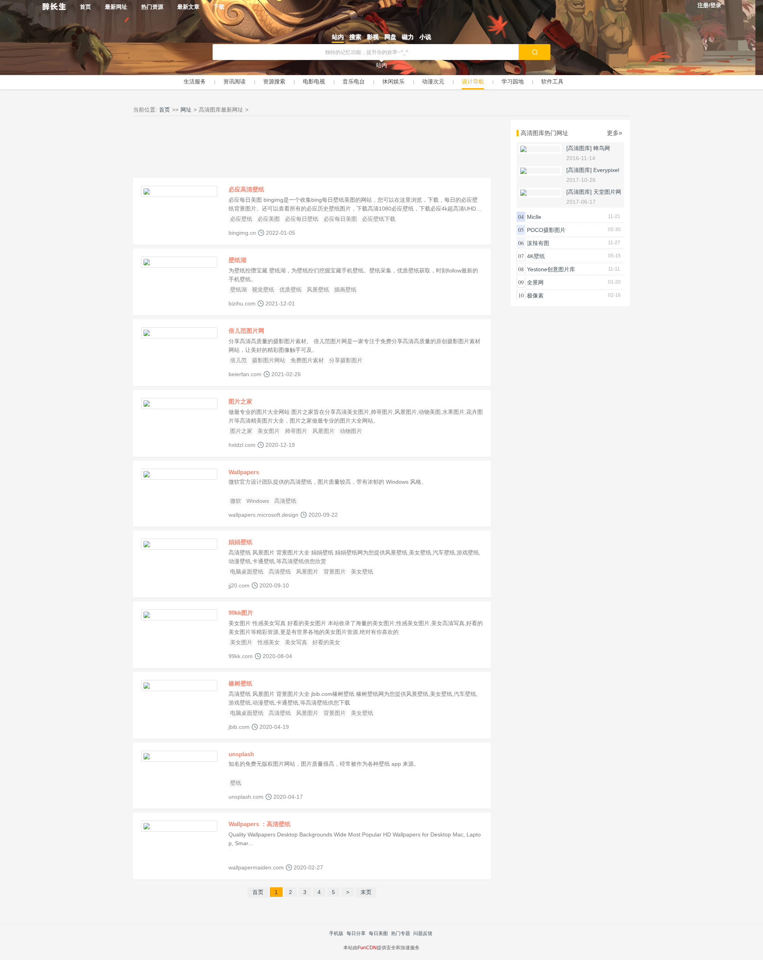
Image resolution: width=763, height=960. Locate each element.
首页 (85, 7)
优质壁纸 (290, 289)
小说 (425, 36)
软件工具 (552, 81)
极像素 (535, 295)
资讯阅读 (234, 81)
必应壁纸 (241, 219)
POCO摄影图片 (546, 230)
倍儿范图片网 (246, 330)
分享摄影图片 (345, 360)
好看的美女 (326, 642)
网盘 (390, 36)
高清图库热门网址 (544, 132)
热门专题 (400, 933)
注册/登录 (709, 5)
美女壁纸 (362, 571)
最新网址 (116, 7)
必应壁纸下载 (378, 219)
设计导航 (473, 81)
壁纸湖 (237, 260)
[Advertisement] (312, 149)
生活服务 (195, 81)
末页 (366, 892)
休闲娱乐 (393, 81)
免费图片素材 (307, 360)
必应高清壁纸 (246, 189)
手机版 (336, 933)
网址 (186, 109)
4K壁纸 (536, 256)
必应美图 (269, 219)
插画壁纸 (345, 289)
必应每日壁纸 (301, 219)
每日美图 (378, 933)
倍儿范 (238, 360)
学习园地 (513, 81)
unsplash (241, 754)
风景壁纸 (318, 289)
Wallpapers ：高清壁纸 (259, 824)
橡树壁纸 (240, 683)
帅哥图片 (296, 431)
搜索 (355, 36)
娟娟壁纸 (240, 542)
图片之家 (240, 401)
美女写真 (296, 642)
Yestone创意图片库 (551, 269)
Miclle (534, 217)
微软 (235, 501)
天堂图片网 (607, 192)
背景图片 (334, 571)
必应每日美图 (340, 219)
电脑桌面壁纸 (246, 571)
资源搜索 (274, 81)
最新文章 (188, 7)
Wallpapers (244, 472)
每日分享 (356, 933)
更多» (614, 132)
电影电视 (314, 81)
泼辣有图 (538, 243)
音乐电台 (354, 81)
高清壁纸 (285, 501)
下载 (219, 7)
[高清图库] (579, 148)
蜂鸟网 (601, 148)
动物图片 (351, 431)
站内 (338, 36)
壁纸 (235, 783)
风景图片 (323, 431)
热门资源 (152, 7)
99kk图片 (241, 612)
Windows (257, 501)
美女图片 (269, 431)
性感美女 (269, 642)
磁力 (408, 36)
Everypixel (606, 170)
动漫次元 (433, 81)
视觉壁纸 (263, 289)
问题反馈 (422, 933)
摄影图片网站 (268, 360)
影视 (373, 36)
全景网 (535, 282)
